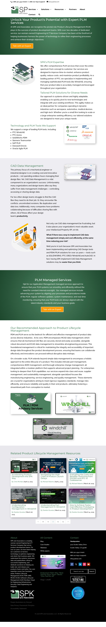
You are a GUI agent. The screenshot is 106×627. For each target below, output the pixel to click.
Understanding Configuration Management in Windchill (24, 507)
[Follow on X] (76, 564)
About (82, 9)
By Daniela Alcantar (18, 512)
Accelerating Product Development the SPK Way (22, 476)
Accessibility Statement (19, 608)
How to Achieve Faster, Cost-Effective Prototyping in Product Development (82, 507)
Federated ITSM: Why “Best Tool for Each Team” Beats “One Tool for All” (51, 574)
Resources (59, 9)
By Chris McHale (17, 482)
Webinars (43, 548)
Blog (41, 541)
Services (32, 9)
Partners (73, 9)
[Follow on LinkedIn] (80, 564)
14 (63, 521)
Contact (32, 15)
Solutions (45, 9)
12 (53, 521)
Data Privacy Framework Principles (22, 605)
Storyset (29, 602)
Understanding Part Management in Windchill (53, 506)
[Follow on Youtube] (88, 564)
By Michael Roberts (47, 482)
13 (58, 521)
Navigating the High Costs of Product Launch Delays (52, 476)
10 (43, 521)
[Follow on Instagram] (84, 564)
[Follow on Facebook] (72, 564)
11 (48, 521)
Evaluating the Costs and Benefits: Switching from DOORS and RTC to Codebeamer (81, 477)
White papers (45, 551)
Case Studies (44, 544)
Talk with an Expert (22, 46)
